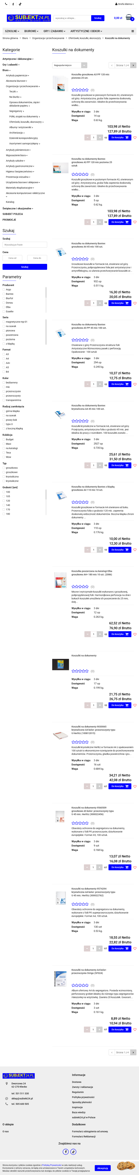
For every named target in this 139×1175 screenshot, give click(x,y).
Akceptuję (102, 1168)
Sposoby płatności (82, 1102)
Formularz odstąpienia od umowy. (90, 1131)
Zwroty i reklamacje (82, 1087)
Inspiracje (77, 1107)
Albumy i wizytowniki (20, 127)
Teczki (12, 91)
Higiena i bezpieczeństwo (19, 171)
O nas (6, 1131)
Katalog (10, 202)
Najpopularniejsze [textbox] (63, 65)
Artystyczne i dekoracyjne (17, 58)
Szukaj (24, 267)
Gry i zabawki (10, 64)
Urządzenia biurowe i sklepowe (22, 182)
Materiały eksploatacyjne (19, 187)
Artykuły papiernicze (17, 75)
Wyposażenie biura (16, 155)
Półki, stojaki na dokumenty (24, 116)
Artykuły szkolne (15, 160)
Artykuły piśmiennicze (17, 150)
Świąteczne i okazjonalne (17, 208)
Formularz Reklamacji (84, 1136)
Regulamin (78, 1092)
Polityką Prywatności (52, 1165)
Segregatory (16, 111)
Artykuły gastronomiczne (19, 166)
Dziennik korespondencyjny (23, 138)
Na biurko (14, 97)
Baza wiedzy (78, 1112)
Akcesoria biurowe (16, 81)
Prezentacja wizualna (17, 177)
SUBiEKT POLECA (13, 214)
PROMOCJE (9, 219)
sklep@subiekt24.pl (22, 1098)
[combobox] (69, 65)
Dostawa (76, 1082)
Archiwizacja (16, 132)
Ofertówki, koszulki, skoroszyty (25, 122)
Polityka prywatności (83, 1097)
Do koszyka (118, 137)
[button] (78, 1075)
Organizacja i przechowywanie (22, 86)
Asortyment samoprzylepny (24, 143)
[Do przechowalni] (134, 137)
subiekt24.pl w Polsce (83, 1117)
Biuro (6, 70)
